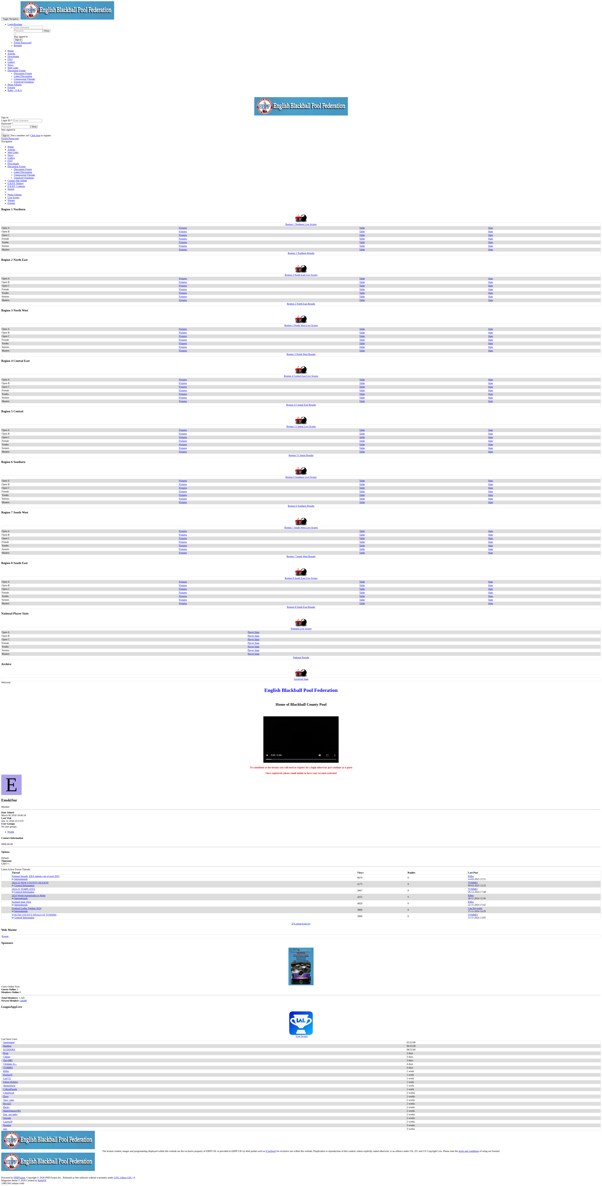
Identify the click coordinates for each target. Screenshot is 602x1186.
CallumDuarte (10, 1089)
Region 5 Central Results (301, 455)
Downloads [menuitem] (13, 56)
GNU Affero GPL (123, 1177)
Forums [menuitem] (11, 87)
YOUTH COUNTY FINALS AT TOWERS (34, 914)
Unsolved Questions (24, 177)
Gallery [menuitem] (11, 62)
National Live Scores (301, 628)
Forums (11, 203)
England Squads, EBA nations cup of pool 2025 (35, 876)
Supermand (8, 1042)
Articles (11, 149)
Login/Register (15, 24)
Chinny (7, 1056)
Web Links (13, 152)
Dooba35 (7, 1074)
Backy (6, 1107)
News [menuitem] (10, 65)
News (10, 155)
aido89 (23, 1000)
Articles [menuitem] (11, 53)
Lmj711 (7, 1078)
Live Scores (13, 197)
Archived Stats (301, 679)
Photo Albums (15, 194)
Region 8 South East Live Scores (301, 578)
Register (18, 45)
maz (5, 1129)
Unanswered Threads (24, 175)
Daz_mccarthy (10, 1114)
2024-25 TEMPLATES (23, 889)
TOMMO (473, 882)
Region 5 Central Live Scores (301, 426)
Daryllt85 (8, 1060)
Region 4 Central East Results (301, 405)
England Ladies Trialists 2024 (26, 908)
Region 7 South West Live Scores (301, 527)
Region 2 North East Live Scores (301, 275)
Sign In (18, 40)
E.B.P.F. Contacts (16, 186)
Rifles (471, 876)
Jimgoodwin (9, 1085)
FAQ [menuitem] (10, 59)
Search (11, 189)
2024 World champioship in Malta (28, 895)
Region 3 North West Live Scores (301, 325)
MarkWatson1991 (12, 1111)
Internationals (21, 879)
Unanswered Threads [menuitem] (24, 79)
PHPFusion (19, 1177)
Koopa (5, 936)
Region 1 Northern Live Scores (301, 224)
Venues (11, 200)
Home (11, 146)
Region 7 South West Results (301, 556)
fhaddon (7, 1046)
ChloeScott (8, 1093)
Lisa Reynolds (475, 908)
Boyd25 (7, 1103)
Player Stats (253, 632)
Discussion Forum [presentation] (17, 70)
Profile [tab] (11, 832)
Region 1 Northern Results (301, 253)
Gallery (11, 158)
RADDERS (9, 1049)
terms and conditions (469, 1151)
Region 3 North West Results (301, 354)
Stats (490, 228)
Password (7, 123)
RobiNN (42, 1180)
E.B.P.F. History (16, 183)
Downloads (13, 163)
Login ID (6, 120)
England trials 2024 (21, 902)
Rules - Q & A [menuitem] (15, 90)
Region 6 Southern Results (301, 506)
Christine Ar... (10, 1064)
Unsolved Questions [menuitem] (24, 82)
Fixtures (183, 228)
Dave (5, 1096)
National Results (301, 657)
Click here (35, 135)
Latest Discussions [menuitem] (23, 76)
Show (46, 31)
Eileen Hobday (10, 1082)
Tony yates (8, 1100)
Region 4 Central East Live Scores (301, 376)
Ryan (5, 1053)
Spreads (7, 1118)
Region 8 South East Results (301, 607)
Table (362, 228)
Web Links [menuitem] (13, 67)
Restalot (7, 1125)
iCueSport (271, 1151)
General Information (24, 885)
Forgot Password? (23, 42)
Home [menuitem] (11, 51)
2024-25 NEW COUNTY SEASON (30, 882)
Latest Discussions (23, 172)
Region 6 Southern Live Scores (301, 477)
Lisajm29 (7, 1121)
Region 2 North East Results (301, 303)
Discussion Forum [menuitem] (23, 73)
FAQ (10, 161)
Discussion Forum (17, 166)
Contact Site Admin (17, 180)
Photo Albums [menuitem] (15, 84)
